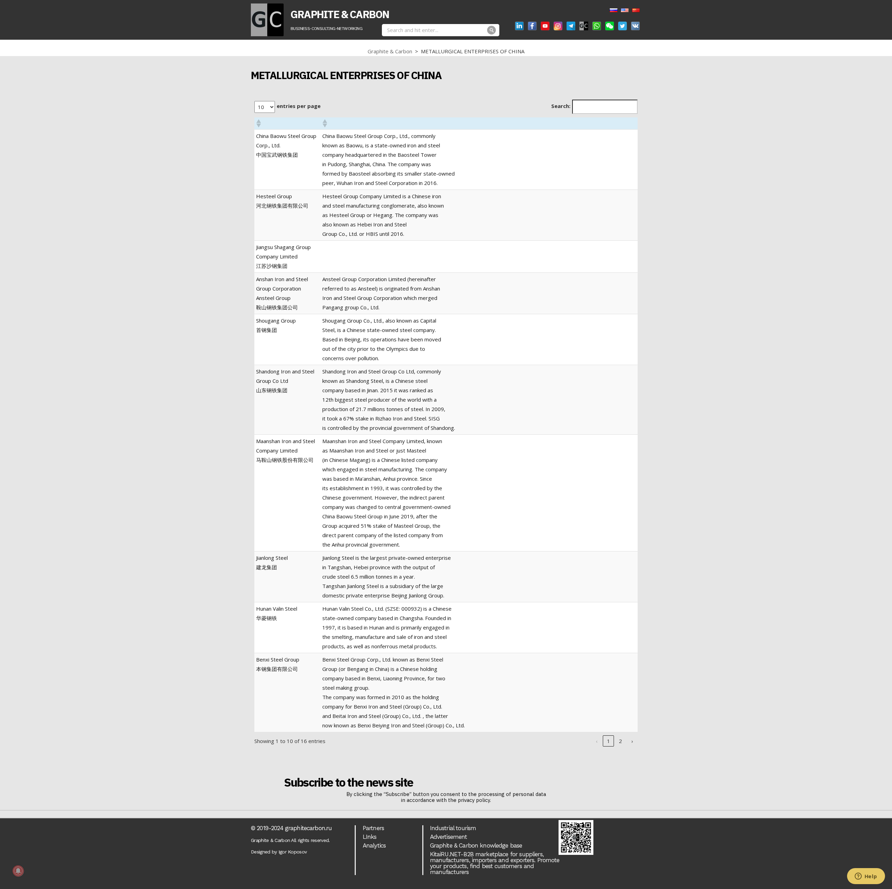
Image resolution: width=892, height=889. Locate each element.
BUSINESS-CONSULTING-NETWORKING (326, 28)
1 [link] (608, 740)
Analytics (374, 845)
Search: (560, 105)
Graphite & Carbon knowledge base (476, 845)
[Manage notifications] (18, 870)
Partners (373, 828)
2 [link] (620, 740)
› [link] (632, 740)
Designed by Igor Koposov (279, 852)
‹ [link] (597, 740)
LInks (370, 836)
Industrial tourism (453, 828)
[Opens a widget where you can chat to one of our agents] (866, 877)
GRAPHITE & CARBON (340, 14)
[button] (258, 123)
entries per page (299, 105)
